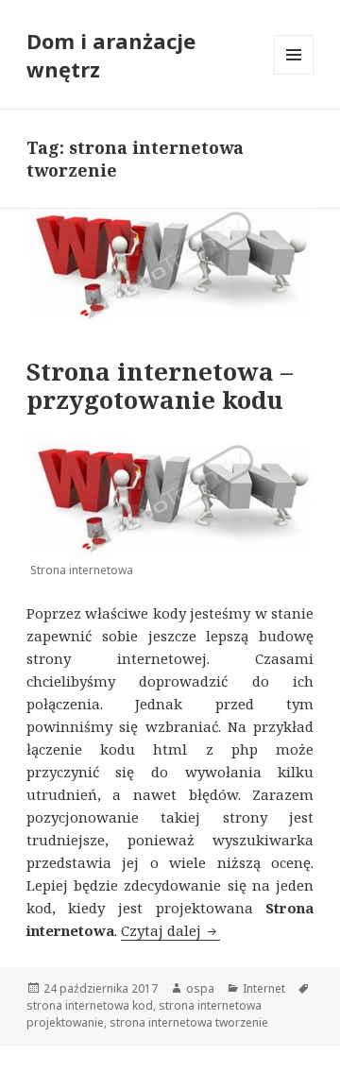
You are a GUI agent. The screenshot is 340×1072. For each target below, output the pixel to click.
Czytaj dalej (170, 930)
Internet (264, 988)
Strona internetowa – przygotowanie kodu (159, 385)
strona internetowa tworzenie (189, 1022)
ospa (200, 988)
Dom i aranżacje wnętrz (111, 54)
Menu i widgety (294, 74)
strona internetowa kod (89, 1005)
